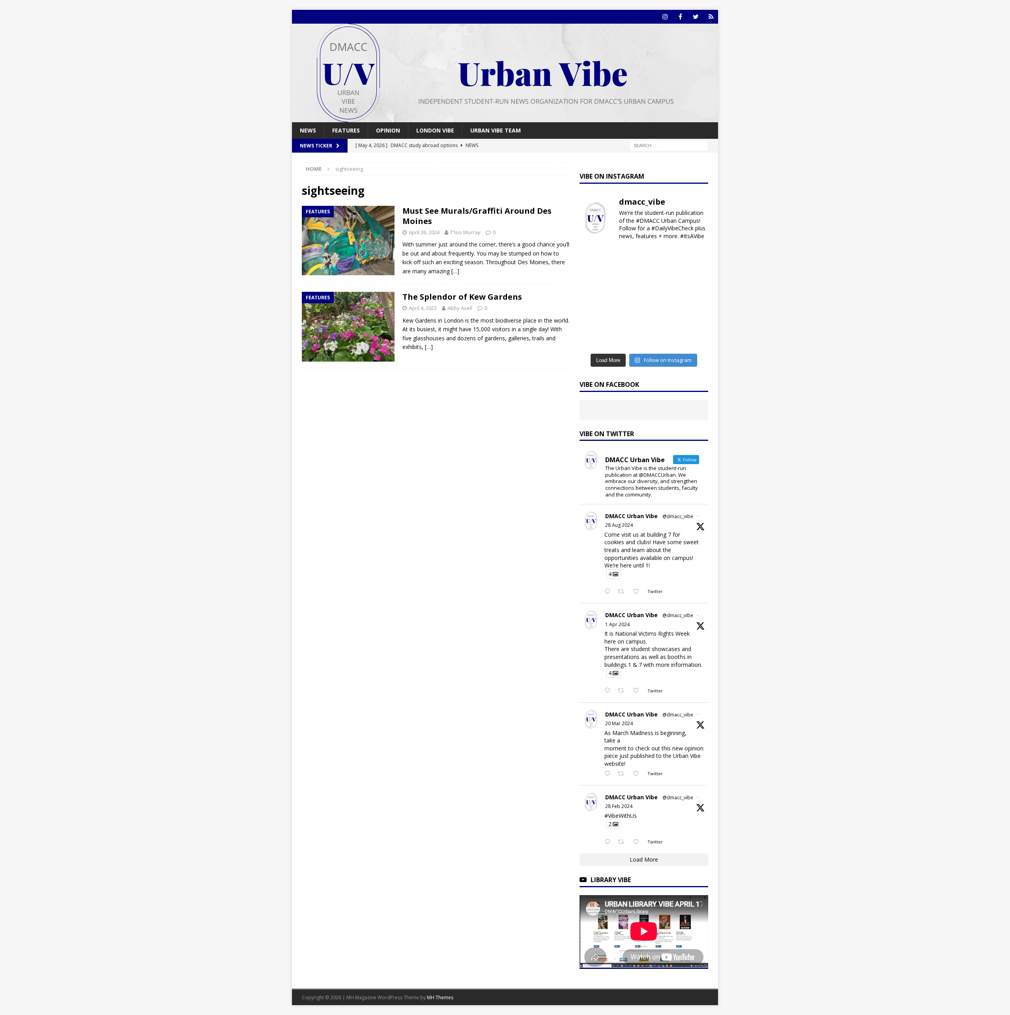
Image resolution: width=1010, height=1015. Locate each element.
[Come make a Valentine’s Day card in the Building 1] (594, 298)
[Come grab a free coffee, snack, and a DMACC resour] (693, 258)
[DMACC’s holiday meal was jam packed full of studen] (594, 338)
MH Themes (440, 997)
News (308, 130)
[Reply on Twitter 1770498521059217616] (609, 774)
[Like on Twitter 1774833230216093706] (638, 691)
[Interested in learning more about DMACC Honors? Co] (693, 338)
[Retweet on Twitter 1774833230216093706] (623, 691)
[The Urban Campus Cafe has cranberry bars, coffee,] (660, 338)
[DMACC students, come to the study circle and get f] (660, 278)
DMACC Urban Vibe (631, 516)
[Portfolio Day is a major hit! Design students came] (627, 258)
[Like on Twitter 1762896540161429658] (638, 842)
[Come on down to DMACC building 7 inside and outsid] (660, 258)
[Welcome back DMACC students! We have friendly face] (594, 318)
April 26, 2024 (424, 232)
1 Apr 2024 (617, 624)
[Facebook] (680, 17)
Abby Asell (459, 308)
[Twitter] (696, 17)
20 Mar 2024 (619, 723)
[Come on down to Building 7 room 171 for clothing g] (594, 258)
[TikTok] (711, 17)
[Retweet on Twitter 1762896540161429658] (623, 842)
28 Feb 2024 (618, 806)
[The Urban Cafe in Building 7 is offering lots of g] (627, 278)
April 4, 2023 (423, 308)
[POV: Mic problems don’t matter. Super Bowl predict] (627, 298)
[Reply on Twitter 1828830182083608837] (609, 592)
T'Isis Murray (465, 232)
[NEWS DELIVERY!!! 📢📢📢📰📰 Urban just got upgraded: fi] (660, 318)
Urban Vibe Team (495, 130)
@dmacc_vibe (677, 516)
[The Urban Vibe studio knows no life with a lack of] (693, 298)
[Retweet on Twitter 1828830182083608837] (623, 592)
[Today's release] (627, 318)
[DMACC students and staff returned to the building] (660, 298)
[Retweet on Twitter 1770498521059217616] (623, 774)
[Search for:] (668, 145)
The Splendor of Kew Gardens (462, 296)
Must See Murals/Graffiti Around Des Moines (477, 215)
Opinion (388, 130)
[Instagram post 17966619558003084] (627, 338)
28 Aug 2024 (619, 525)
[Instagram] (665, 17)
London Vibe (435, 130)
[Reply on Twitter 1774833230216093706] (609, 691)
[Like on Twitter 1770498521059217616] (638, 774)
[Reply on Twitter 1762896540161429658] (609, 842)
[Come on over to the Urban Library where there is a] (594, 278)
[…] (455, 271)
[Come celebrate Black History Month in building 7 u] (693, 278)
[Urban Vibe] (505, 117)
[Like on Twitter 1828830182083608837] (638, 592)
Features (346, 130)
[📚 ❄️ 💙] (693, 318)
